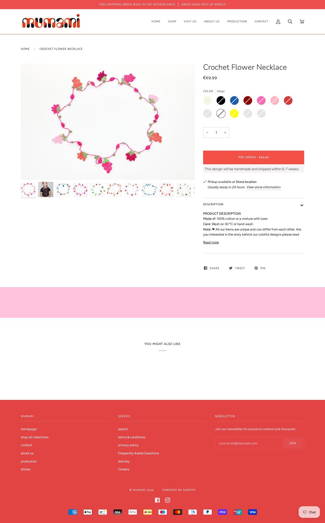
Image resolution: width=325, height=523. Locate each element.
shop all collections (34, 437)
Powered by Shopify (179, 490)
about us (27, 453)
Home (25, 49)
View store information (264, 187)
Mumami (139, 490)
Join (292, 443)
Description (213, 204)
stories (25, 469)
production (29, 461)
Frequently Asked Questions (138, 453)
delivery (124, 461)
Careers (123, 469)
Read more (211, 242)
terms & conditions (131, 437)
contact (26, 445)
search (123, 429)
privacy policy (128, 445)
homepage (29, 429)
